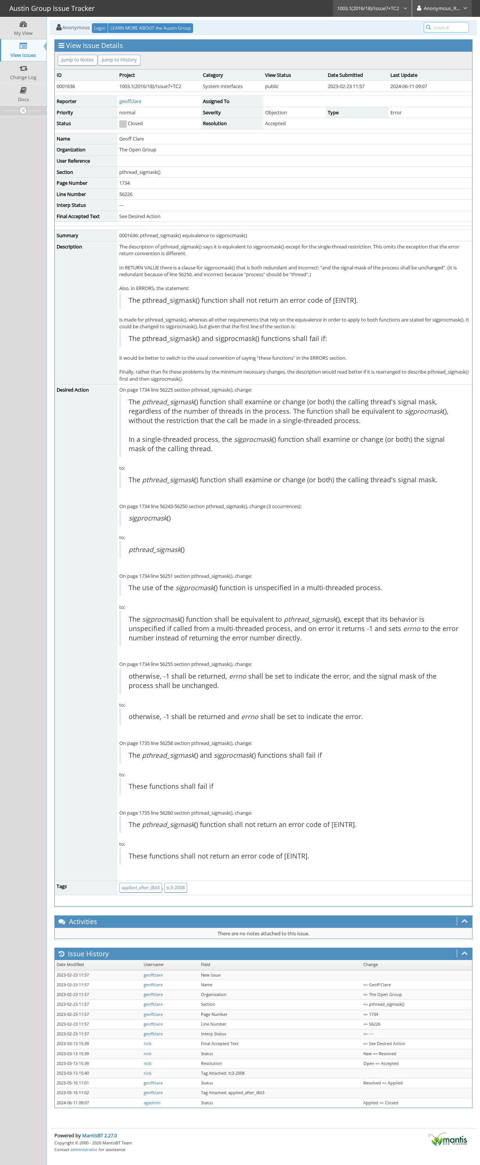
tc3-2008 (175, 887)
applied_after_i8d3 (141, 887)
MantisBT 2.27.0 (99, 1135)
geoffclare (130, 101)
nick (148, 1043)
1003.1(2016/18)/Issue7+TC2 (368, 8)
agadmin (152, 1102)
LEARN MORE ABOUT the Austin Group (150, 28)
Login (99, 28)
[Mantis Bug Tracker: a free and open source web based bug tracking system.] (448, 1138)
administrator (84, 1149)
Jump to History (119, 59)
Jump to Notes (78, 59)
